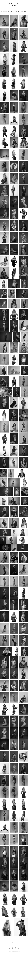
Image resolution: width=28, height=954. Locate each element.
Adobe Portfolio (16, 951)
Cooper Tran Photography (14, 4)
